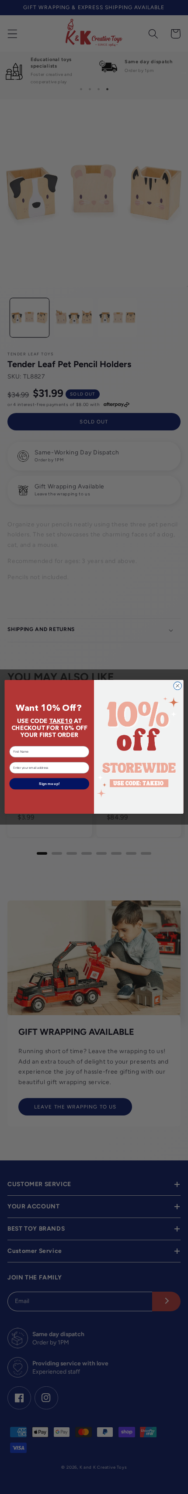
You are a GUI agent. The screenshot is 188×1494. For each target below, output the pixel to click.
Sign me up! (49, 784)
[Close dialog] (177, 686)
